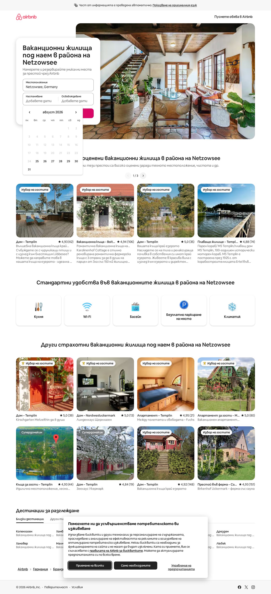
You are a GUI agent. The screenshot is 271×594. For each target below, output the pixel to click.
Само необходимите (135, 565)
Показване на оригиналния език (175, 5)
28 (60, 161)
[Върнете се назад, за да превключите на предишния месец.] (29, 112)
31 (29, 169)
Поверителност (56, 587)
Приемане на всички (90, 565)
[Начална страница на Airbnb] (26, 16)
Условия (77, 587)
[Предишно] (128, 175)
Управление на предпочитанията (181, 567)
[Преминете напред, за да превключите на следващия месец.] (76, 112)
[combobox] (58, 86)
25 (37, 161)
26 (45, 161)
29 (68, 161)
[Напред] (143, 175)
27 (52, 161)
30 (76, 161)
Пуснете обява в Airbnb (233, 17)
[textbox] (40, 100)
